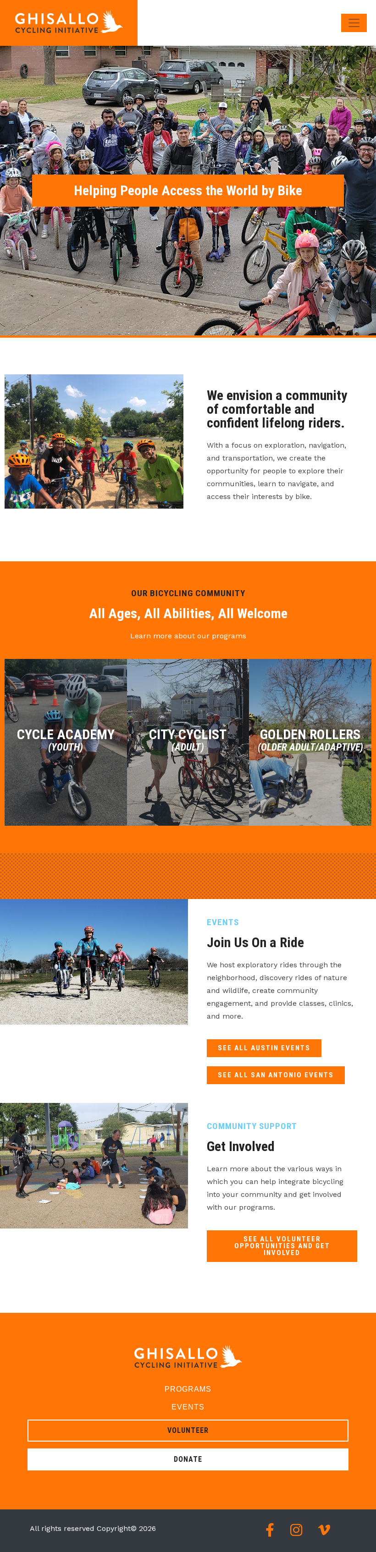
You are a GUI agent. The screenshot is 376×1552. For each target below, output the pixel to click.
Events (188, 1407)
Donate (188, 1459)
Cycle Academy (66, 739)
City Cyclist (188, 739)
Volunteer (188, 1430)
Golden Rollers (310, 739)
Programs (188, 1389)
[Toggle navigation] (354, 23)
